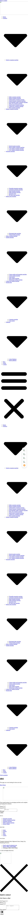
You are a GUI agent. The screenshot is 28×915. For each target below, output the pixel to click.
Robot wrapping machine (15, 98)
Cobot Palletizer (13, 359)
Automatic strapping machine (16, 189)
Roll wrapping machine (14, 107)
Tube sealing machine (14, 278)
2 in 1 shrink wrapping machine (16, 150)
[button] (14, 394)
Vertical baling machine (14, 234)
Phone (1, 902)
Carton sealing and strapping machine (18, 274)
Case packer (12, 320)
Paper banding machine (14, 191)
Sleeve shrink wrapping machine (16, 147)
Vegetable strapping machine (15, 188)
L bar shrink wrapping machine (16, 148)
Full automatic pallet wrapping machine (18, 102)
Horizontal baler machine (15, 233)
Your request (3, 909)
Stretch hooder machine (14, 146)
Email (1, 808)
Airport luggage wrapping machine (17, 101)
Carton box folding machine (12, 281)
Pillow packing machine (11, 236)
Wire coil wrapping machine (15, 103)
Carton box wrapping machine (16, 106)
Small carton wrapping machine (16, 105)
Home (4, 17)
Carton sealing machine (14, 275)
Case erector (12, 277)
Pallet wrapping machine (15, 97)
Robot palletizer (12, 360)
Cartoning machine (13, 319)
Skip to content (3, 0)
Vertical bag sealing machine (15, 279)
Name (1, 806)
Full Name (2, 901)
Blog (4, 361)
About (4, 363)
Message (2, 811)
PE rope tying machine (14, 195)
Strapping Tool (12, 193)
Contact (5, 364)
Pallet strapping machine (14, 192)
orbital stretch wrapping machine (16, 99)
